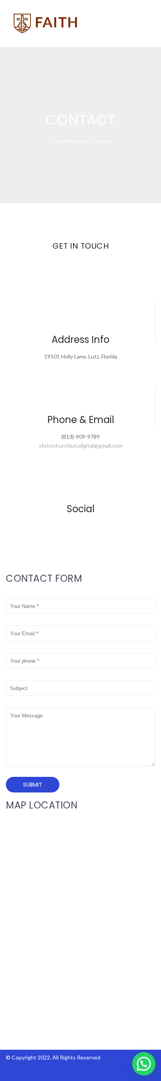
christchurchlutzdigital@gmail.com (80, 445)
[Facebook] (77, 526)
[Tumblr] (89, 526)
